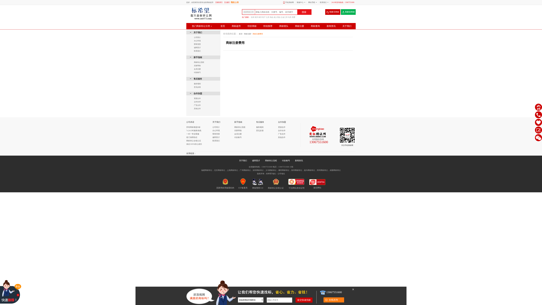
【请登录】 (219, 2)
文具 (267, 17)
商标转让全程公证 (276, 188)
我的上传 (235, 2)
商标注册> (248, 34)
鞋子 (264, 17)
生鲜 (252, 17)
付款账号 (286, 161)
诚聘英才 (256, 161)
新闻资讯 (299, 161)
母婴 (293, 17)
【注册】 (227, 2)
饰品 (271, 17)
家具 (260, 17)
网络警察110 (257, 188)
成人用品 (277, 17)
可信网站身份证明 (296, 188)
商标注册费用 (258, 34)
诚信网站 (317, 188)
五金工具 (284, 17)
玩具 (289, 17)
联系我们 (323, 2)
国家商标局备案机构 (225, 188)
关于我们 (243, 161)
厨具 (256, 17)
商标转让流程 (271, 161)
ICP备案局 (242, 188)
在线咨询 (333, 300)
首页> (241, 34)
